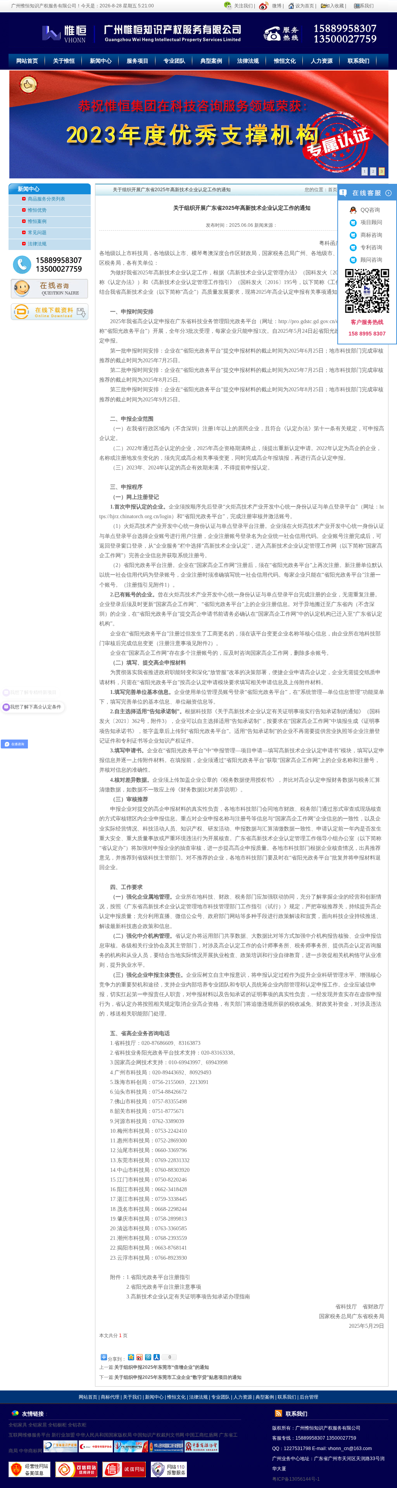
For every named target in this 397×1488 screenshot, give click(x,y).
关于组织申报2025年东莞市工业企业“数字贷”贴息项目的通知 (178, 1377)
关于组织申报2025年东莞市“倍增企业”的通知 (161, 1367)
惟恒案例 (37, 221)
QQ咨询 (370, 210)
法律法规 (248, 61)
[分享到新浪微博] (139, 1357)
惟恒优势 (37, 210)
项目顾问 (371, 222)
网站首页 (27, 61)
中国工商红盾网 (201, 1435)
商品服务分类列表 (46, 199)
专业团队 (174, 61)
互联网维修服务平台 (29, 1435)
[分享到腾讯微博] (147, 1357)
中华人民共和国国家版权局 (104, 1435)
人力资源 (322, 61)
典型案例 (211, 61)
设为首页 (304, 6)
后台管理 (309, 1397)
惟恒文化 (285, 61)
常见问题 (37, 232)
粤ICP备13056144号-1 (296, 1479)
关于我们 (132, 1397)
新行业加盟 (63, 1435)
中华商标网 (30, 1451)
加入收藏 (334, 6)
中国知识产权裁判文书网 (158, 1435)
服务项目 (137, 61)
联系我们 (364, 6)
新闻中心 (101, 61)
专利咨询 (371, 247)
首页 (332, 189)
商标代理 (110, 1397)
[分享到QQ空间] (130, 1357)
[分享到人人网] (156, 1357)
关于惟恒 (64, 61)
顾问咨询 (371, 260)
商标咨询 (371, 235)
